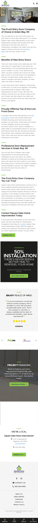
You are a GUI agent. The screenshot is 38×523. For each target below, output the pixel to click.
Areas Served (19, 497)
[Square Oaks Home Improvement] (11, 3)
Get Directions (20, 443)
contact (23, 224)
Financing (19, 499)
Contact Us (7, 235)
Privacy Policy (19, 505)
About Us (19, 494)
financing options (18, 384)
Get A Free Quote (18, 276)
